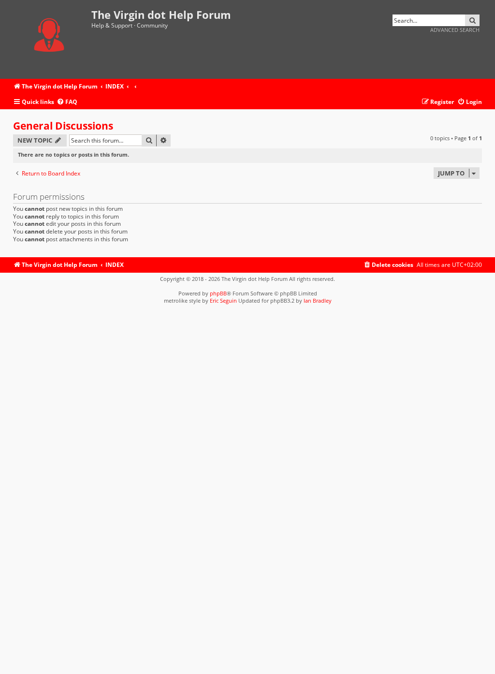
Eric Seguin (223, 300)
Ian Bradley (318, 300)
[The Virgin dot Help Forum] (52, 39)
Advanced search (455, 29)
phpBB (218, 293)
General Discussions (63, 125)
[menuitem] (67, 102)
